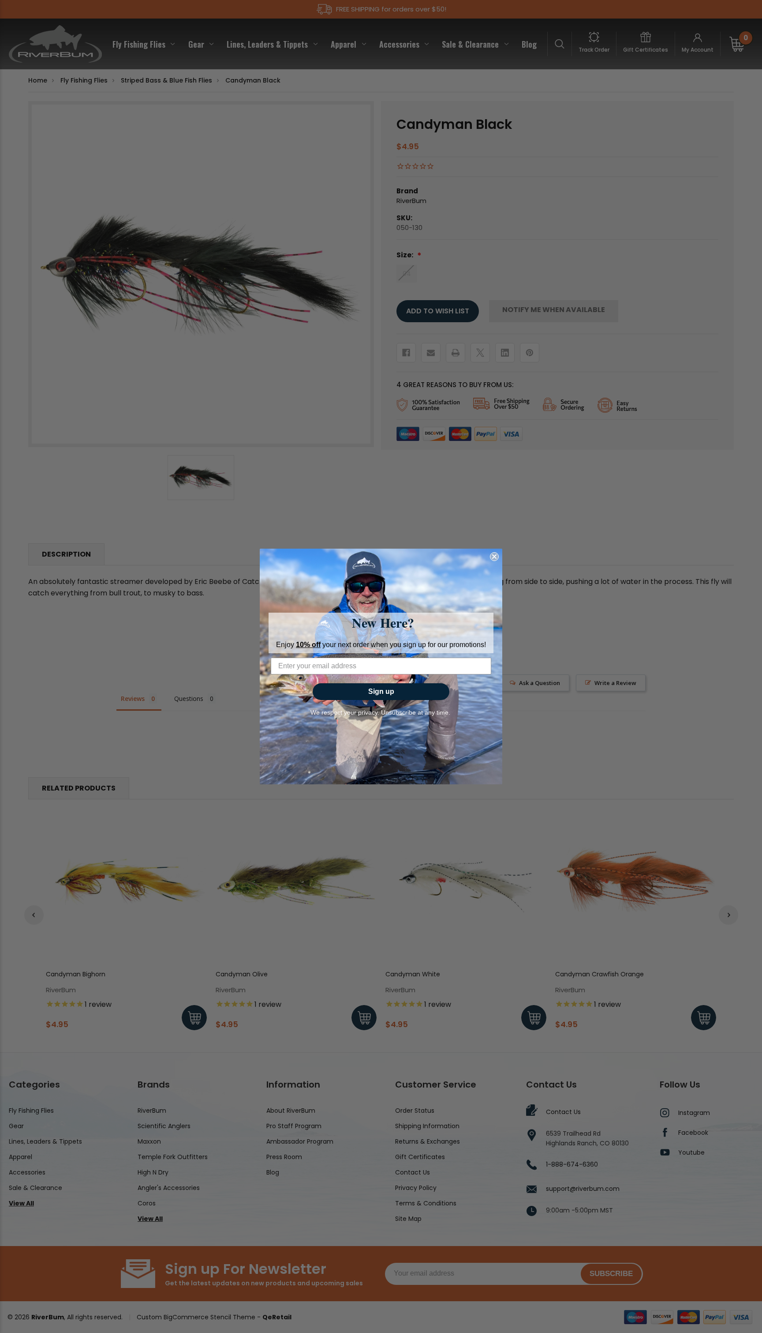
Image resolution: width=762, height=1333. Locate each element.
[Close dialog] (494, 556)
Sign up (381, 691)
